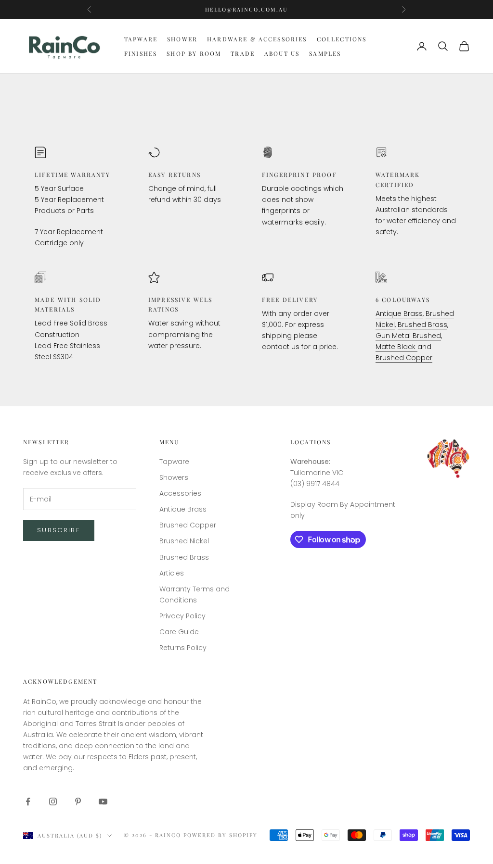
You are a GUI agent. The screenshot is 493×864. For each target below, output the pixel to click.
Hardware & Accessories (257, 39)
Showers (173, 477)
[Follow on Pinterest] (78, 801)
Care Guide (179, 632)
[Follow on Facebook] (28, 801)
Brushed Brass (422, 324)
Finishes (140, 53)
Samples (325, 53)
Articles (171, 573)
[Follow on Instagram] (53, 801)
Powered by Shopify (220, 835)
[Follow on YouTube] (103, 801)
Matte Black (396, 346)
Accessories (180, 493)
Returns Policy (183, 647)
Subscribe (58, 530)
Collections (342, 39)
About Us (281, 53)
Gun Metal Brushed (408, 335)
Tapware (140, 39)
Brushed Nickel (184, 541)
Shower (182, 39)
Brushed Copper (404, 358)
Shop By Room (194, 53)
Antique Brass (399, 313)
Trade (243, 53)
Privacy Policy (182, 616)
